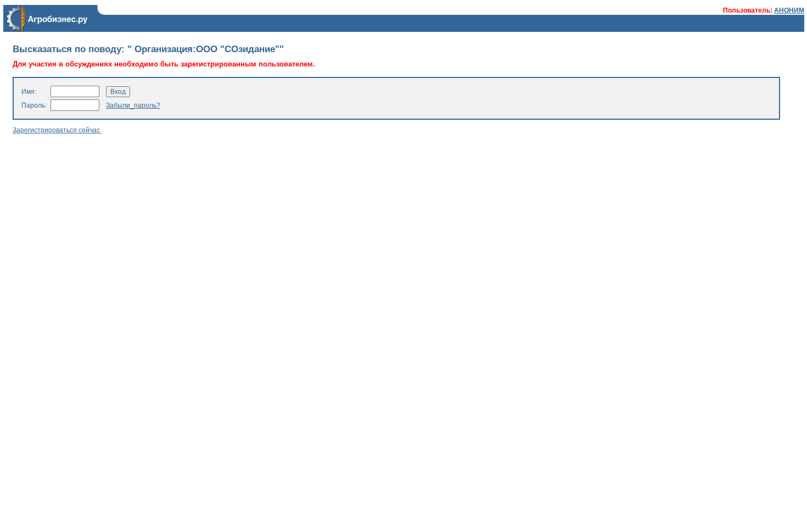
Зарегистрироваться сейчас (57, 130)
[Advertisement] (212, 174)
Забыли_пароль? (133, 105)
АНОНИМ (789, 10)
